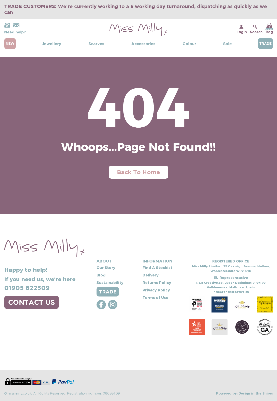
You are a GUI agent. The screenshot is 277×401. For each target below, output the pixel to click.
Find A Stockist (157, 267)
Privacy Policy (156, 289)
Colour (189, 43)
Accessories (143, 43)
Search (256, 32)
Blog (101, 274)
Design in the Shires (255, 393)
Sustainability (110, 282)
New (10, 43)
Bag (269, 30)
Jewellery (51, 43)
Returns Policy (157, 282)
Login (241, 32)
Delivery (151, 274)
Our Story (106, 267)
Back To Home (138, 172)
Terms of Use (155, 297)
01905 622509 (27, 287)
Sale (227, 43)
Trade (265, 43)
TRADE (108, 291)
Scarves (96, 43)
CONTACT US (31, 302)
